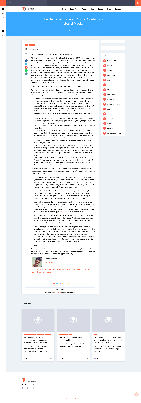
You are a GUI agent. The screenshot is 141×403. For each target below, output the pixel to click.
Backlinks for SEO (112, 61)
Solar (108, 109)
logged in (57, 293)
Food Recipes (110, 85)
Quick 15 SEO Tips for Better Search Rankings (70, 339)
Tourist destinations (112, 114)
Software (33, 334)
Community (119, 9)
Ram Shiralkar (33, 49)
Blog (92, 9)
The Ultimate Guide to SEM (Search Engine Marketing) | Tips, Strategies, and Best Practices (108, 340)
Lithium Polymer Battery (113, 104)
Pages (84, 9)
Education (26, 334)
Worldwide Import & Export (114, 133)
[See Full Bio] (54, 262)
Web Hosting (110, 118)
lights (91, 193)
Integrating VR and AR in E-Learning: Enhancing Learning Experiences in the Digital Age (35, 340)
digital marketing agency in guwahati (48, 269)
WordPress (110, 128)
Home (63, 9)
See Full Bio (49, 262)
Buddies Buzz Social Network (75, 398)
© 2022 (66, 398)
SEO (26, 45)
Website (109, 123)
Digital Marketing (111, 75)
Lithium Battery (111, 99)
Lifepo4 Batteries (111, 94)
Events (100, 9)
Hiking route (110, 89)
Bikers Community (112, 65)
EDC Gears (110, 80)
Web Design (31, 45)
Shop (109, 9)
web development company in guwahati (76, 269)
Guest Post (74, 9)
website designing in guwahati (41, 272)
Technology (40, 334)
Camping (109, 70)
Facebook (63, 212)
